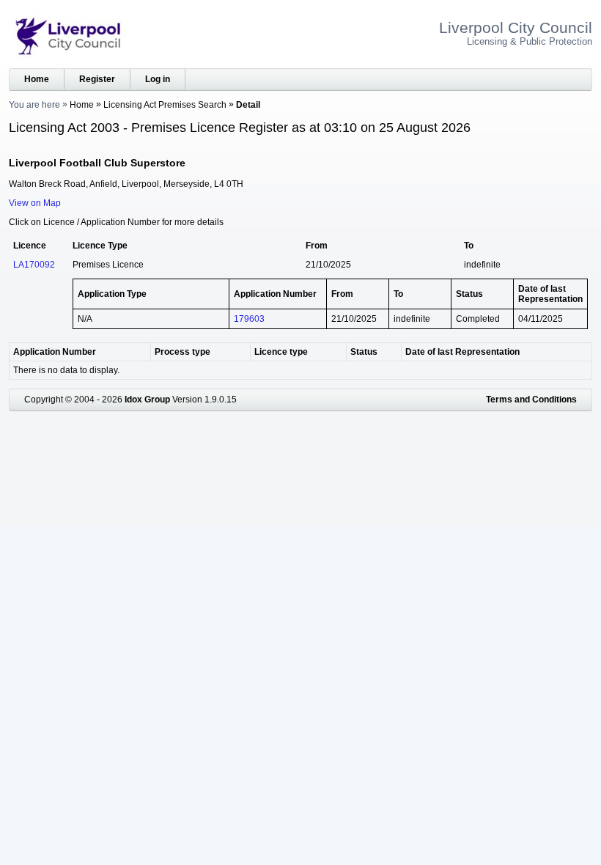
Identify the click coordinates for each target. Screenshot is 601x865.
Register (97, 79)
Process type (182, 352)
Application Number (54, 352)
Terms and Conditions (531, 399)
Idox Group (147, 399)
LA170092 (34, 265)
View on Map (35, 203)
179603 (249, 319)
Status (363, 352)
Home (36, 79)
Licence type (281, 352)
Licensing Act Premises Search (164, 105)
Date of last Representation (462, 352)
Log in (157, 79)
